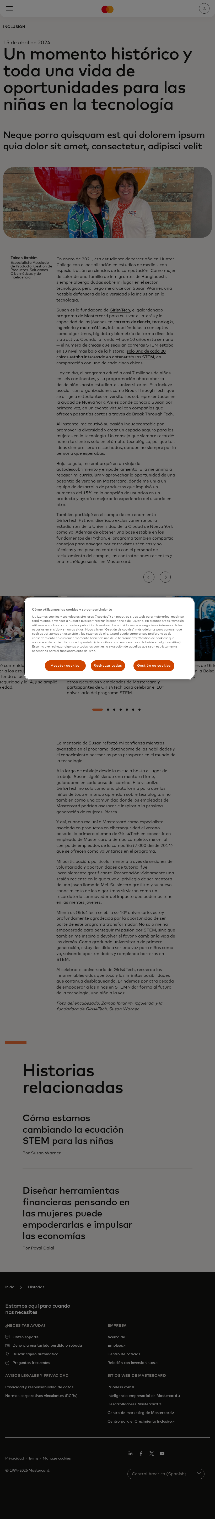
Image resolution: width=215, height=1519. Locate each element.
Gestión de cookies (154, 665)
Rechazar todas (108, 665)
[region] (109, 638)
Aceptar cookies (65, 665)
